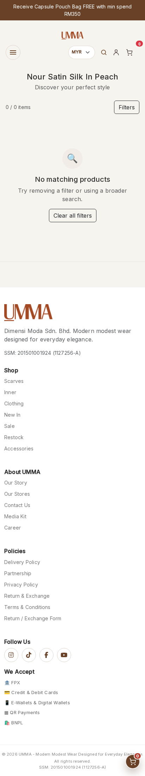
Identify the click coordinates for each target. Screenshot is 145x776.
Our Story (15, 483)
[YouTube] (64, 655)
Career (12, 528)
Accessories (18, 448)
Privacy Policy (21, 585)
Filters (127, 107)
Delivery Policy (22, 562)
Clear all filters (72, 215)
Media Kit (15, 516)
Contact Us (17, 505)
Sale (9, 426)
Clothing (14, 403)
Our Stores (17, 494)
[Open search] (104, 52)
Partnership (17, 573)
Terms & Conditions (27, 607)
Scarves (14, 381)
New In (12, 415)
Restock (14, 437)
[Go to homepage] (28, 314)
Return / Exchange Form (32, 618)
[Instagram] (11, 655)
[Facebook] (46, 655)
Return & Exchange (27, 596)
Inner (10, 392)
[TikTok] (29, 655)
